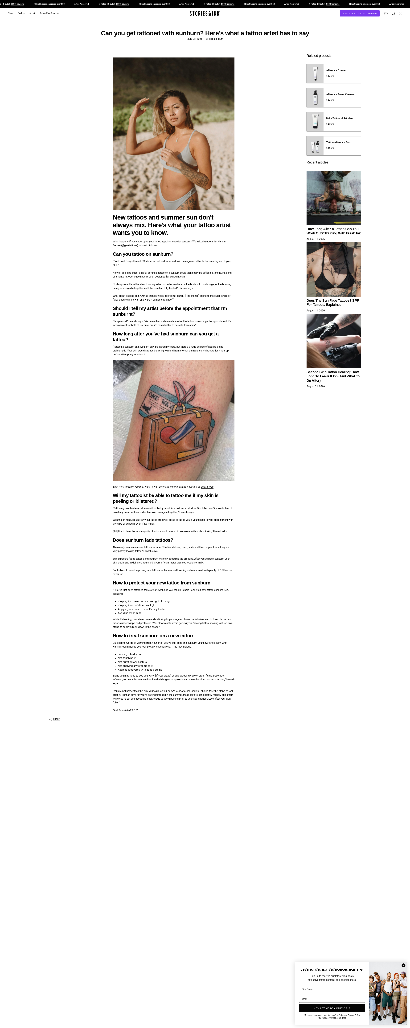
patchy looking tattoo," (130, 551)
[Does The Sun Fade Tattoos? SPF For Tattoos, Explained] (334, 269)
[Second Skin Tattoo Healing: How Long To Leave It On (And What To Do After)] (334, 341)
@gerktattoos (129, 245)
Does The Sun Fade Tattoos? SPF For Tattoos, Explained (333, 302)
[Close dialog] (404, 965)
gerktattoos (207, 486)
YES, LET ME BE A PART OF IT (332, 1008)
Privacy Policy (354, 1015)
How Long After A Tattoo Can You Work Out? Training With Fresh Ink (334, 231)
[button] (10, 13)
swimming (135, 613)
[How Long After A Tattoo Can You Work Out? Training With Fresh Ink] (334, 198)
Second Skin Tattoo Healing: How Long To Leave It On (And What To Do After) (333, 376)
